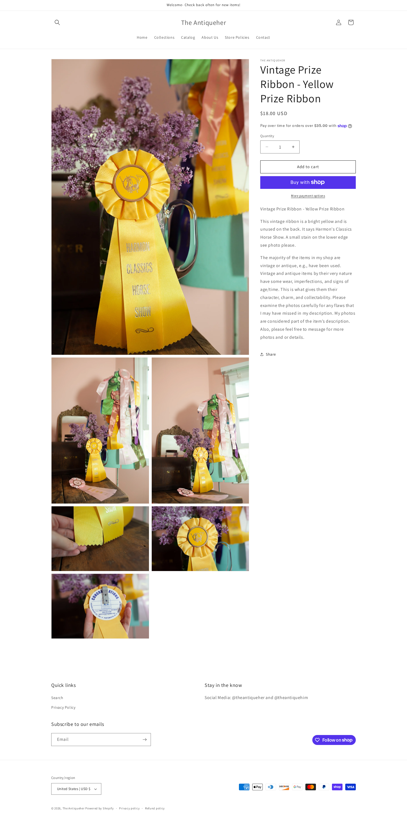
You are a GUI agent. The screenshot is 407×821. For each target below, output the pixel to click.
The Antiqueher (74, 808)
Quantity (267, 136)
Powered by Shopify (99, 808)
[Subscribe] (144, 739)
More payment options (308, 195)
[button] (57, 22)
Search (57, 697)
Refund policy (155, 808)
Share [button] (271, 354)
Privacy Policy (63, 707)
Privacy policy (129, 808)
